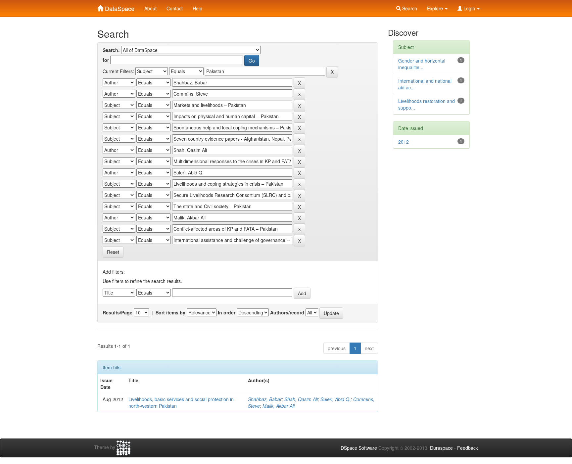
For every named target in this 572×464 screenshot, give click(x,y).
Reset (113, 252)
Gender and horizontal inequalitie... (421, 63)
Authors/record (287, 312)
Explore (435, 8)
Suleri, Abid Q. (335, 399)
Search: (111, 50)
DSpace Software (359, 447)
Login (469, 8)
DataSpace (118, 7)
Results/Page (117, 312)
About (150, 8)
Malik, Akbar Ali (278, 405)
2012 (403, 141)
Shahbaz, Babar (265, 399)
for (106, 60)
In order (226, 312)
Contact (175, 8)
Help (197, 8)
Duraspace (441, 447)
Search (409, 8)
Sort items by (170, 312)
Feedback (467, 447)
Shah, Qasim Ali (301, 399)
